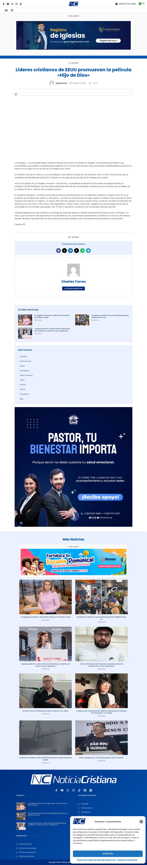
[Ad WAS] (73, 49)
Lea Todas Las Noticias (73, 288)
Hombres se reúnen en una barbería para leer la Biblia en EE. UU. (110, 316)
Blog (21, 399)
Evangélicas (24, 394)
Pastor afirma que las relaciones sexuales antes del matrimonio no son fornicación (101, 665)
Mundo (22, 389)
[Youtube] (8, 4)
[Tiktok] (21, 4)
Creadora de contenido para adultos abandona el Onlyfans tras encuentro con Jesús (101, 712)
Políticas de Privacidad (127, 860)
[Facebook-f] (3, 4)
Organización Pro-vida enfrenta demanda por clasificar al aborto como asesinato (52, 330)
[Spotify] (90, 790)
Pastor (22, 380)
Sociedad (23, 356)
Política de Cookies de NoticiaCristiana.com (96, 860)
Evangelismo (25, 371)
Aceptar (108, 853)
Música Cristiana (26, 375)
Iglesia (22, 366)
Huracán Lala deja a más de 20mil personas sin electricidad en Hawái (45, 758)
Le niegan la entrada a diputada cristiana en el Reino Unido (52, 316)
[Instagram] (16, 4)
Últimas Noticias (28, 309)
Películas (74, 63)
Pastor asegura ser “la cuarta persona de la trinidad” (101, 757)
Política (22, 385)
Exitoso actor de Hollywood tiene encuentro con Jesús (45, 711)
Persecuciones (25, 361)
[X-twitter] (12, 4)
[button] (141, 821)
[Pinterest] (85, 790)
